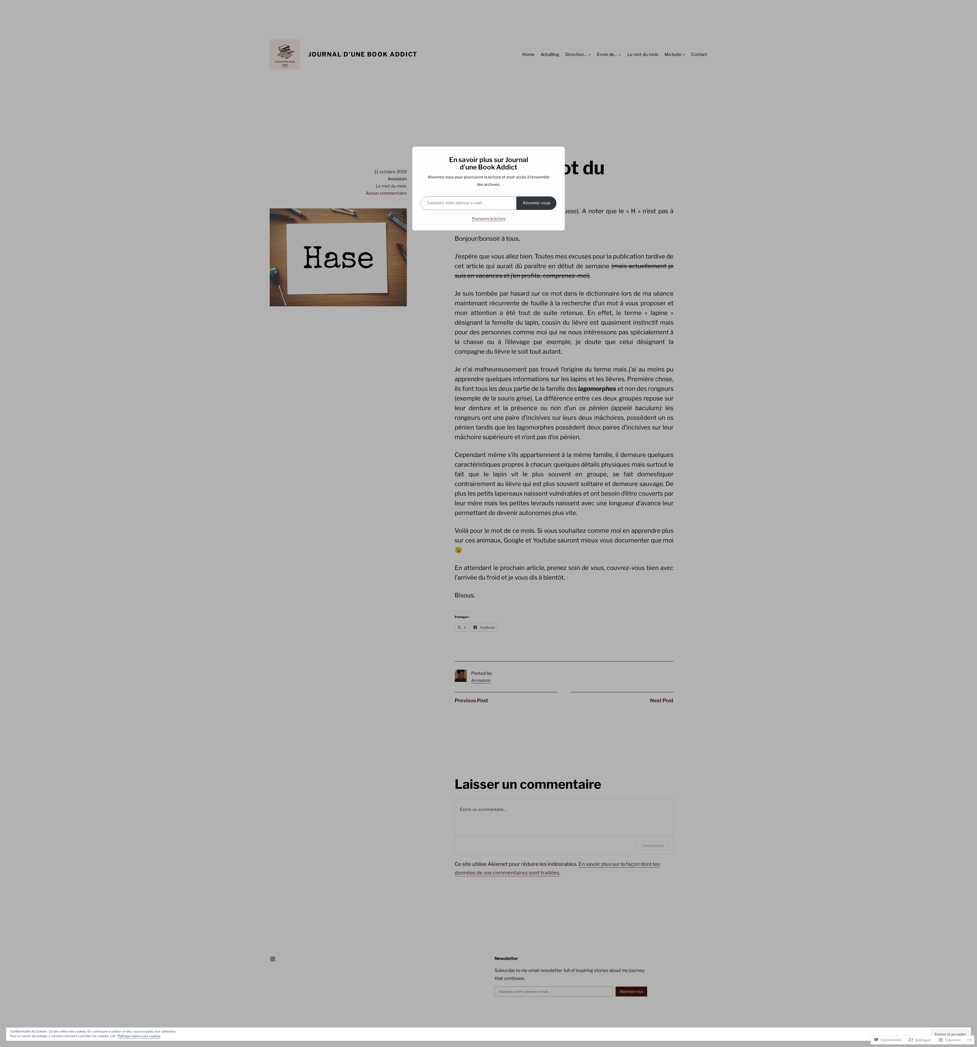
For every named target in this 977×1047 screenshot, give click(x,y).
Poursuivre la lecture (488, 218)
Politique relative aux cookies (139, 1036)
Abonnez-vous (536, 202)
